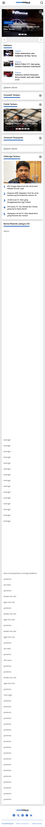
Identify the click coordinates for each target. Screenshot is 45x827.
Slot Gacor (8, 660)
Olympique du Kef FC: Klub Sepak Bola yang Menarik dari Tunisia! (22, 214)
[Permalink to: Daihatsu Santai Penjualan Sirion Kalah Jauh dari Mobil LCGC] (8, 74)
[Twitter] (18, 815)
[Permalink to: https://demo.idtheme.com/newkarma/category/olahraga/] (40, 156)
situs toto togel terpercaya (14, 306)
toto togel (7, 248)
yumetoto (7, 527)
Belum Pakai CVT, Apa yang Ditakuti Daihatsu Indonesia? (28, 65)
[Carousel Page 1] (17, 128)
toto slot (7, 289)
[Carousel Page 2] (22, 34)
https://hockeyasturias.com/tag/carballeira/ (20, 573)
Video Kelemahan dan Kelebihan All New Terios (21, 28)
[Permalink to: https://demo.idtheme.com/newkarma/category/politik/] (40, 104)
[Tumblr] (26, 815)
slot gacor (7, 341)
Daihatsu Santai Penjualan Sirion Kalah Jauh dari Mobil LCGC (27, 77)
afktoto (6, 231)
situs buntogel (9, 318)
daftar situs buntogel (12, 324)
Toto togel (8, 695)
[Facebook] (13, 815)
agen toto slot (9, 602)
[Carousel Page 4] (25, 128)
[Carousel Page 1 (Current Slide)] (19, 34)
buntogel (7, 277)
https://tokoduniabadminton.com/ (17, 272)
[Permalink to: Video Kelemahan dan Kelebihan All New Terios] (8, 53)
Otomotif (8, 22)
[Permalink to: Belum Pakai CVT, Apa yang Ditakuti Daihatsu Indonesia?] (8, 63)
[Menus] (4, 3)
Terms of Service (22, 823)
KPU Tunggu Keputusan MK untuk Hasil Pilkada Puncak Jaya (22, 187)
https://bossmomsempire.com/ (16, 243)
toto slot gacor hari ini (12, 295)
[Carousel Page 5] (28, 128)
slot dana (7, 585)
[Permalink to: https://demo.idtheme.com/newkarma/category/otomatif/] (40, 95)
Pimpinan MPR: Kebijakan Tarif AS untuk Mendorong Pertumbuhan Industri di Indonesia (22, 194)
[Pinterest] (22, 815)
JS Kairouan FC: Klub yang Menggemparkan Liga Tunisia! (19, 201)
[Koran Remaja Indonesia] (23, 2)
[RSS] (31, 815)
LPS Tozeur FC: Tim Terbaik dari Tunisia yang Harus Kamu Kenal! (22, 208)
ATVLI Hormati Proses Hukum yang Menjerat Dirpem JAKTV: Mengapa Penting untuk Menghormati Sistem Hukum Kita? (21, 122)
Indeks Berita (36, 823)
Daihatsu (18, 51)
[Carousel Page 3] (25, 34)
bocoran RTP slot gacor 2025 (15, 330)
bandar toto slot (10, 596)
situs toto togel (9, 266)
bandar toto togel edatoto (14, 254)
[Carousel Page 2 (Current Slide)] (19, 128)
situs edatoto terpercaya (13, 260)
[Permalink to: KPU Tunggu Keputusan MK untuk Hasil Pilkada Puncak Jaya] (22, 172)
